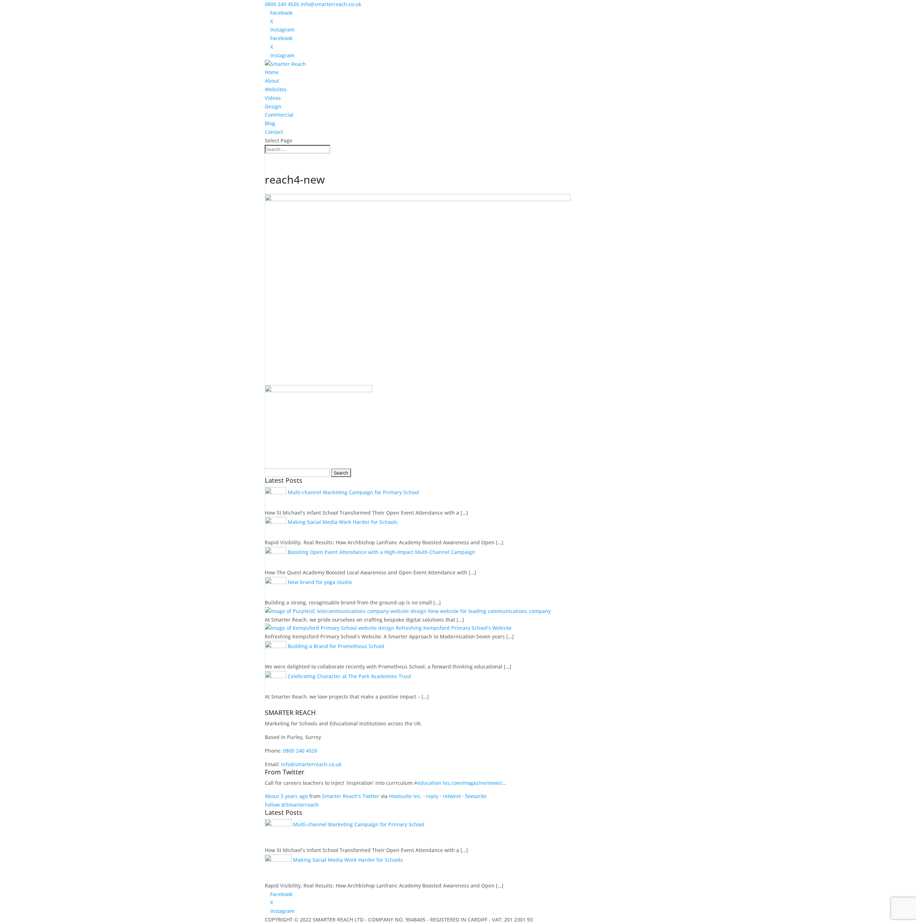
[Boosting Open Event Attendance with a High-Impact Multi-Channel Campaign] (276, 552)
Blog (270, 123)
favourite (476, 796)
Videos (273, 97)
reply (432, 796)
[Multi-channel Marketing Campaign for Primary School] (276, 492)
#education (427, 782)
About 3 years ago (286, 796)
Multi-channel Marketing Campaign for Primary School (353, 492)
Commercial (279, 114)
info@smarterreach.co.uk (311, 764)
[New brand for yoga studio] (276, 582)
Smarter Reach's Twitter (350, 796)
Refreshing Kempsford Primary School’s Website (454, 627)
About (272, 80)
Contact (274, 131)
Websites (276, 89)
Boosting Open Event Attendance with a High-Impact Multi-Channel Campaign (381, 552)
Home (272, 72)
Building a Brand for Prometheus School (336, 646)
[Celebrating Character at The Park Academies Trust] (276, 676)
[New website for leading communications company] (346, 611)
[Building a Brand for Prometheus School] (276, 646)
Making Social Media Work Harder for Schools (343, 522)
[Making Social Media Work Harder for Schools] (276, 522)
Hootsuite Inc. (405, 796)
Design (273, 106)
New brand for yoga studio (320, 582)
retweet (452, 796)
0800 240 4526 (282, 4)
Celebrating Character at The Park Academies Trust (349, 676)
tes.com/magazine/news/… (474, 782)
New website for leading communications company (489, 611)
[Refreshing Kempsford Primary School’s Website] (330, 627)
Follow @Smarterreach (292, 804)
